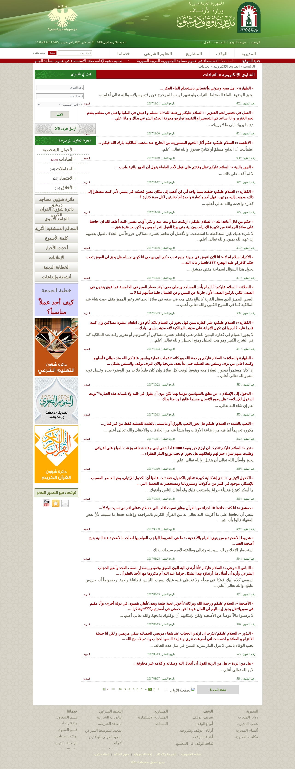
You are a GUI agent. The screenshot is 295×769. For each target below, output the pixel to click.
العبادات (66, 159)
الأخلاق (67, 187)
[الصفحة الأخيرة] (104, 689)
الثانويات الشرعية (109, 717)
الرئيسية (255, 42)
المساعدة (219, 42)
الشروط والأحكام (166, 754)
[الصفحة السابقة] (164, 689)
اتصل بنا (205, 42)
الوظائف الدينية (65, 743)
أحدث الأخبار (56, 247)
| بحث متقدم (39, 53)
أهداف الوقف (203, 737)
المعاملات (65, 168)
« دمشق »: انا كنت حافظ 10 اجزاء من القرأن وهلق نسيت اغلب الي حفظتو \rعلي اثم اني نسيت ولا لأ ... (176, 508)
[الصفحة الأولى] (182, 690)
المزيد (87, 103)
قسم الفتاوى (67, 730)
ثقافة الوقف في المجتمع (194, 743)
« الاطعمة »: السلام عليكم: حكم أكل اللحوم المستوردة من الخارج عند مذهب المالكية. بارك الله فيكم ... (176, 143)
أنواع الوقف (204, 724)
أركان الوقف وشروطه (196, 730)
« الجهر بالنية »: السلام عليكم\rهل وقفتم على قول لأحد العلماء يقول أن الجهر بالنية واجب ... (184, 167)
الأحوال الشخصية (58, 149)
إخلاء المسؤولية (143, 754)
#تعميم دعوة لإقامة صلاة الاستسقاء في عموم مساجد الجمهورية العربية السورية (89, 61)
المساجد (161, 724)
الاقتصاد (66, 178)
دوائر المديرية (248, 717)
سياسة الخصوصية (191, 754)
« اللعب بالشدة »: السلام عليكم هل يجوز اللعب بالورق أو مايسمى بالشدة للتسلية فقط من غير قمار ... (177, 423)
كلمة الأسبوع (56, 238)
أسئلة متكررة (101, 754)
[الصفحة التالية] (112, 689)
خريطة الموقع (238, 42)
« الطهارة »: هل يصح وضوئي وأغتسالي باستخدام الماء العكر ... (207, 88)
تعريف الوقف (203, 717)
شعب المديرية (247, 724)
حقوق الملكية (121, 754)
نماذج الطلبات (66, 736)
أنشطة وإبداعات (56, 276)
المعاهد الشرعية (110, 724)
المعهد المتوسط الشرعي (104, 730)
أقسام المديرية (247, 730)
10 (120, 689)
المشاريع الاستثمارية (152, 717)
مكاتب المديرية (246, 737)
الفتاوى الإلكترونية (226, 66)
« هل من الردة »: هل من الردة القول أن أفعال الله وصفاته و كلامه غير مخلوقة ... (193, 663)
